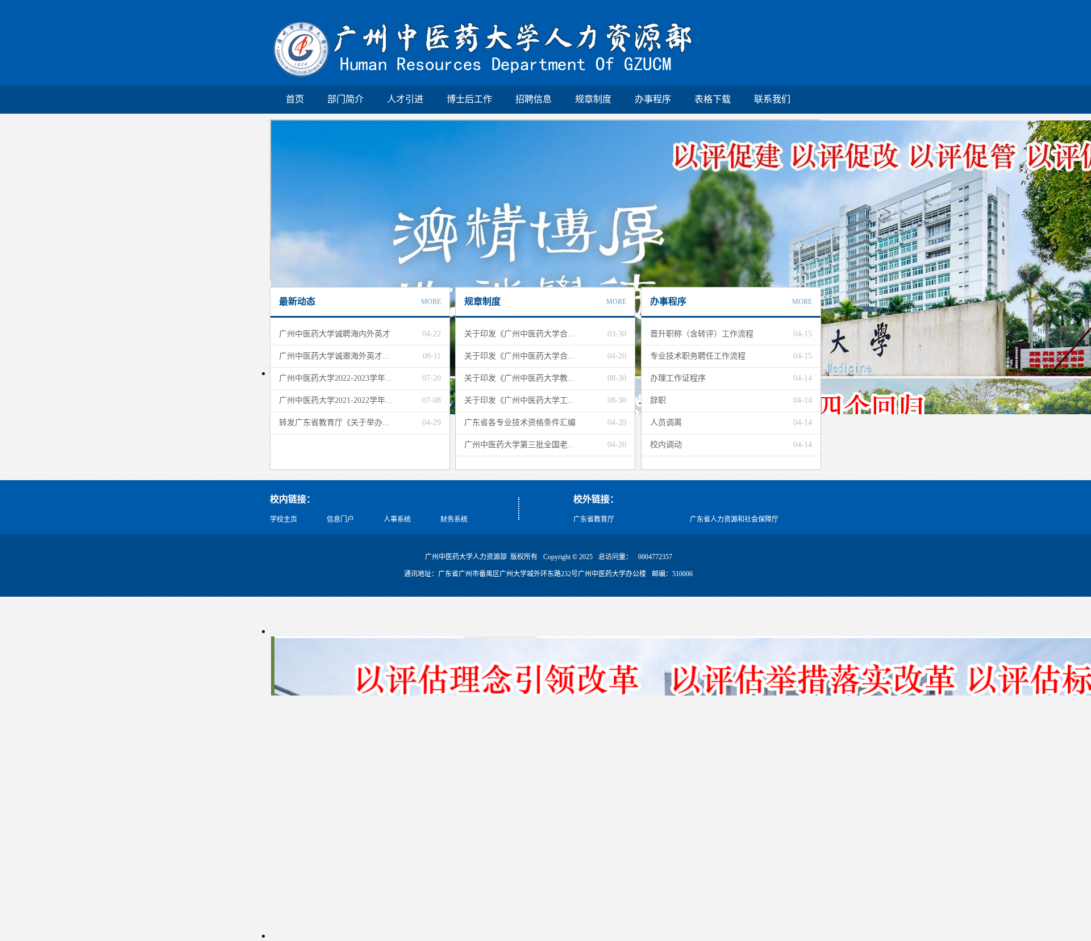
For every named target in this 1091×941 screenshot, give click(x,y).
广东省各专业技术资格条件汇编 (520, 422)
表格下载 (712, 99)
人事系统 (397, 519)
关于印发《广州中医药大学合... (519, 334)
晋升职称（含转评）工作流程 (701, 334)
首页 (295, 99)
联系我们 (772, 99)
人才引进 (405, 99)
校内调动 (666, 444)
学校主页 (283, 519)
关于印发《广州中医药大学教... (519, 378)
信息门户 (340, 519)
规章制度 (593, 99)
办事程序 (653, 99)
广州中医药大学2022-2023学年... (335, 378)
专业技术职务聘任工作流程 (698, 356)
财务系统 (454, 519)
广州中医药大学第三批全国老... (519, 444)
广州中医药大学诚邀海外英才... (334, 356)
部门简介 (345, 99)
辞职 (658, 400)
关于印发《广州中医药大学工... (519, 400)
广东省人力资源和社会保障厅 (734, 519)
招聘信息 (533, 99)
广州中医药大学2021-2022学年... (335, 400)
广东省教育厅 (593, 519)
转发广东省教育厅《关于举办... (334, 422)
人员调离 (666, 422)
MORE (431, 302)
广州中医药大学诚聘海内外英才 (334, 334)
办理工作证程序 (678, 378)
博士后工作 (469, 99)
